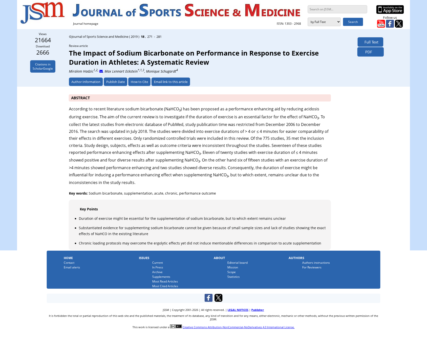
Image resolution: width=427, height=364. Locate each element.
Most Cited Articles (165, 286)
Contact (69, 262)
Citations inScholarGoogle (43, 66)
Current (157, 262)
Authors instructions (316, 262)
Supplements (161, 277)
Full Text (370, 42)
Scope (231, 272)
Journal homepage (85, 23)
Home (68, 258)
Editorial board (237, 262)
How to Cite (139, 82)
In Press (157, 267)
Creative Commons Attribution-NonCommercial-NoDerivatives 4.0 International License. (239, 327)
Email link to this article (171, 82)
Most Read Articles (165, 281)
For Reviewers (311, 267)
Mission (232, 267)
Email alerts (72, 267)
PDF (367, 51)
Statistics (233, 277)
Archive (157, 272)
